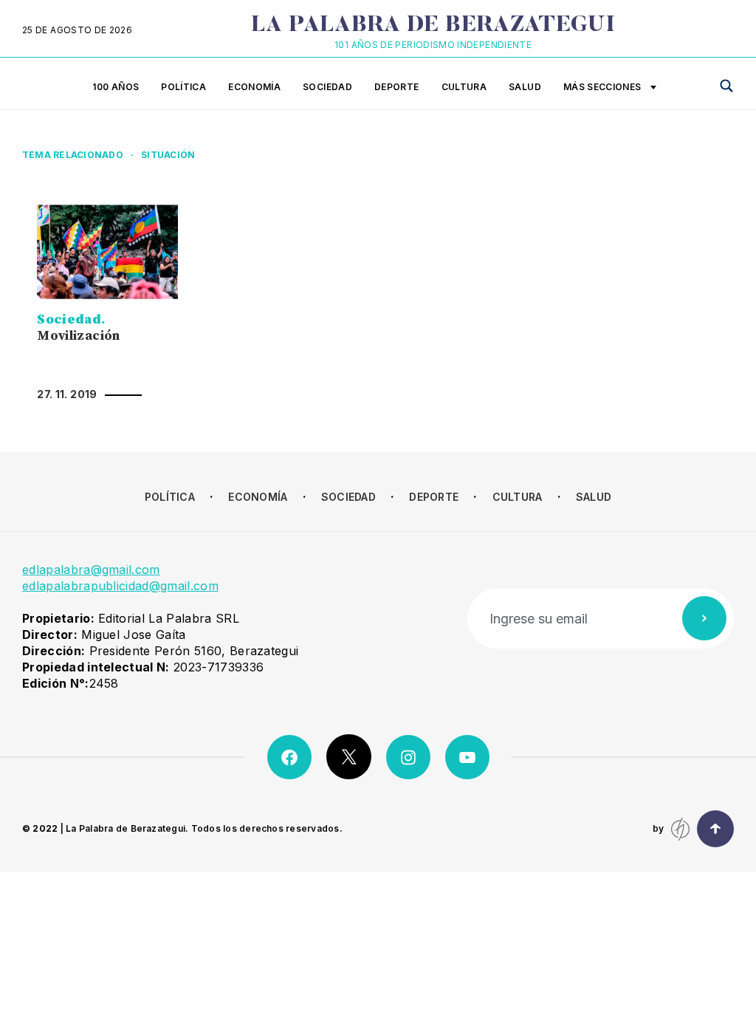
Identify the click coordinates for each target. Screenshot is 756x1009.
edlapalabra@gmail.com (91, 569)
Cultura (464, 86)
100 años (115, 86)
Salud (525, 86)
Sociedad (327, 86)
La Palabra (433, 26)
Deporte (396, 86)
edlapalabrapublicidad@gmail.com (120, 585)
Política (183, 86)
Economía (254, 86)
